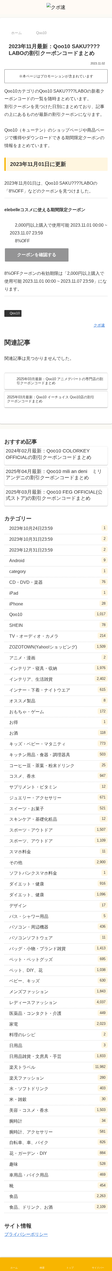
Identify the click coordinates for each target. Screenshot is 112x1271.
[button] (101, 884)
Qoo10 (15, 313)
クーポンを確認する (36, 254)
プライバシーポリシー (26, 1234)
